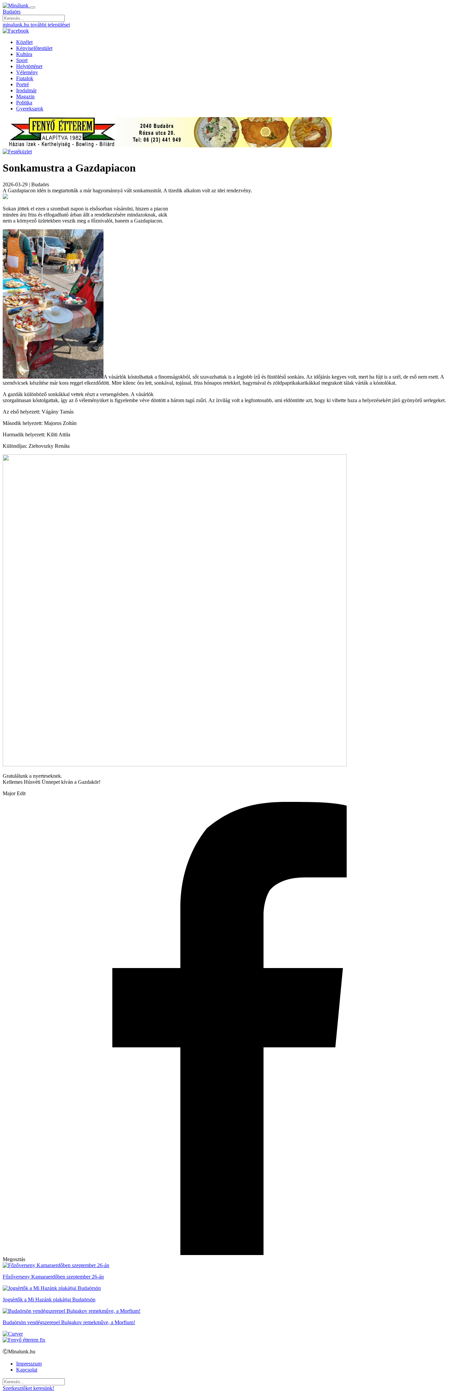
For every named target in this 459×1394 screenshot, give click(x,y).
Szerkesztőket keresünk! (28, 1388)
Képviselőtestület (34, 48)
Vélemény (27, 72)
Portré (22, 84)
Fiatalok (24, 78)
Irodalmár (26, 90)
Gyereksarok (29, 108)
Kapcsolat (26, 1370)
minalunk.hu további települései (36, 25)
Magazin (25, 96)
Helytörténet (29, 66)
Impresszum (29, 1363)
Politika (24, 102)
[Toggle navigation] (32, 7)
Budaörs (11, 11)
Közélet (24, 42)
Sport (22, 60)
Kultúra (24, 54)
